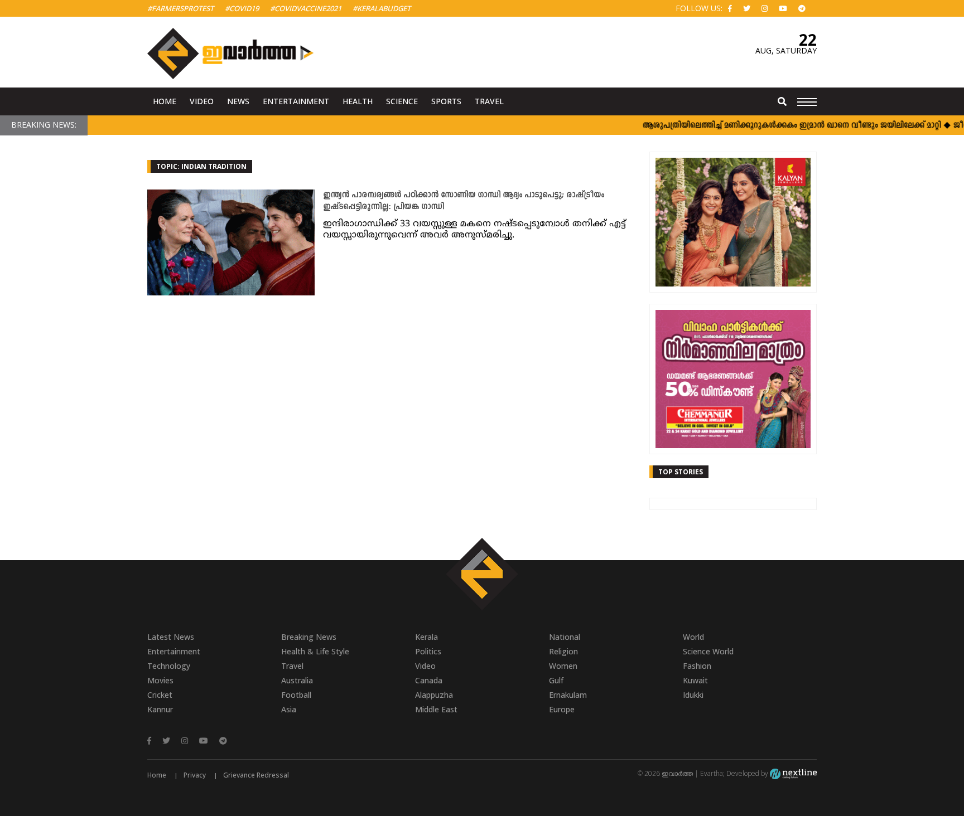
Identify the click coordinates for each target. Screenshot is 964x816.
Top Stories (680, 472)
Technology (168, 665)
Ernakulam (568, 694)
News (238, 101)
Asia (288, 709)
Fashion (697, 665)
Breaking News (308, 637)
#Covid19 (242, 8)
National (564, 637)
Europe (562, 709)
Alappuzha (434, 694)
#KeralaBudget (382, 8)
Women (563, 665)
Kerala (426, 637)
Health (358, 101)
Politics (428, 651)
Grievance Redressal (256, 775)
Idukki (693, 694)
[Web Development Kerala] (793, 773)
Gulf (556, 680)
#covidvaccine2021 (305, 8)
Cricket (159, 694)
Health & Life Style (315, 651)
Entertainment (296, 101)
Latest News (170, 637)
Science (402, 101)
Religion (563, 651)
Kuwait (695, 680)
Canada (428, 680)
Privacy (195, 775)
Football (296, 694)
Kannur (160, 709)
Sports (446, 101)
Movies (160, 680)
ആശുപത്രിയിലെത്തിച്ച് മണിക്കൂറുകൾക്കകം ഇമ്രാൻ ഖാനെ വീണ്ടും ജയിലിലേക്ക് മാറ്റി (778, 126)
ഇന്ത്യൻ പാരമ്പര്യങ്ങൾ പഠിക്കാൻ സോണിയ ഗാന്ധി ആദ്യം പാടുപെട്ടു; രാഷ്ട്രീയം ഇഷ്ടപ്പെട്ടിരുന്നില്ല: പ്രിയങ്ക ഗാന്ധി (463, 201)
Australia (297, 680)
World (693, 637)
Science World (708, 651)
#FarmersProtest (180, 8)
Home (164, 101)
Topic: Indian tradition (201, 166)
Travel (489, 101)
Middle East (436, 709)
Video (202, 101)
